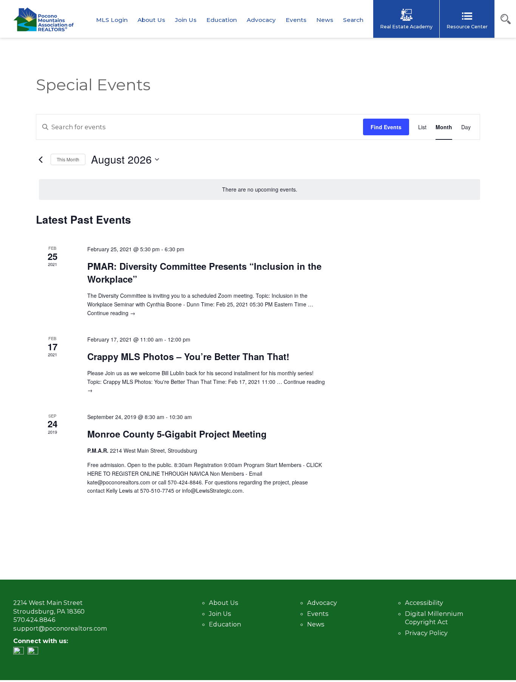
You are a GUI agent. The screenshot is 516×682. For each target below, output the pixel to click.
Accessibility (424, 602)
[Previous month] (40, 159)
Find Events (386, 127)
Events (296, 20)
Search (353, 20)
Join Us (185, 20)
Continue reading (111, 313)
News (324, 20)
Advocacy (261, 20)
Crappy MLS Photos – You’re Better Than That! (188, 356)
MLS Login (112, 20)
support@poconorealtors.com (60, 628)
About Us (151, 20)
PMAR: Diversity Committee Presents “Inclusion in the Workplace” (204, 272)
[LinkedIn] (20, 652)
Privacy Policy (426, 633)
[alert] (259, 189)
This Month (68, 159)
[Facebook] (35, 652)
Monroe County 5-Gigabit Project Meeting (177, 433)
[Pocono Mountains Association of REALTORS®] (43, 19)
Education (221, 20)
